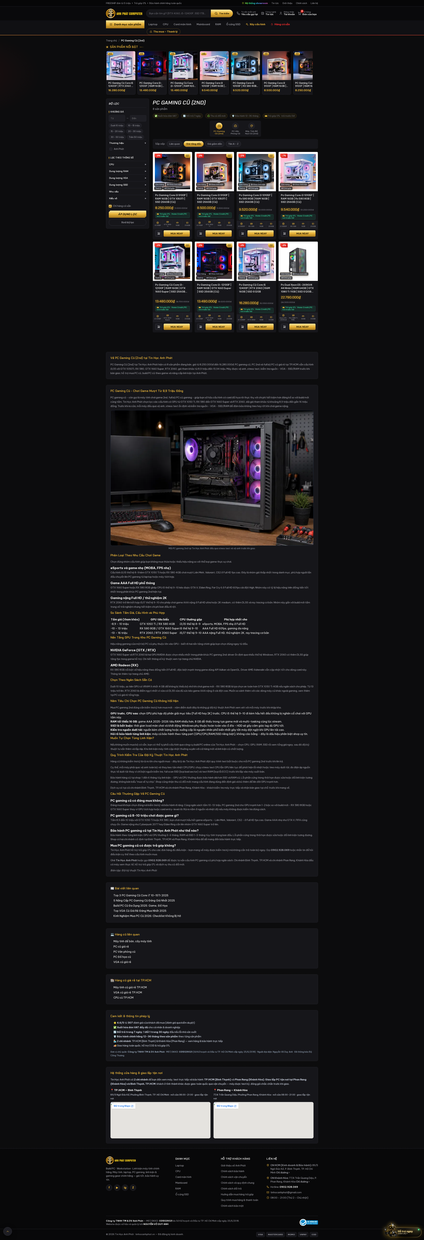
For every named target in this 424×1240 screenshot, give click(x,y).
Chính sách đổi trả (231, 1188)
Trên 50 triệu (135, 137)
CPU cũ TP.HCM (123, 997)
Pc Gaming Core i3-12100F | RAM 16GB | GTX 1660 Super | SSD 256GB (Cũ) (214, 288)
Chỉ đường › (283, 1172)
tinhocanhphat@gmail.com (286, 1192)
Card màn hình (182, 24)
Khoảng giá (117, 111)
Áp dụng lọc (127, 214)
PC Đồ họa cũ (122, 956)
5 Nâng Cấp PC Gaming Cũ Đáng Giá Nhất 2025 (144, 900)
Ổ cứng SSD (233, 24)
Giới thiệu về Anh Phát (233, 1165)
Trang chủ (111, 40)
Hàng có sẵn (282, 24)
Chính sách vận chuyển (234, 1177)
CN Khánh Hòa (279, 1178)
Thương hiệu (127, 143)
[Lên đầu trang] (7, 1231)
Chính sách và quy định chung (237, 1182)
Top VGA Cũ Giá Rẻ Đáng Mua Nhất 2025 (139, 910)
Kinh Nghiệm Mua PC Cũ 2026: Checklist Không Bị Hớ (147, 916)
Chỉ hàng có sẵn (122, 205)
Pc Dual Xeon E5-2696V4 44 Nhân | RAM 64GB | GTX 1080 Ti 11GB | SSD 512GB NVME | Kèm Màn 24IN (297, 288)
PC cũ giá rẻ (121, 946)
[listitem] (120, 73)
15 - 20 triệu (117, 131)
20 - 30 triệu (134, 131)
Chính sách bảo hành (232, 1171)
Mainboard (203, 24)
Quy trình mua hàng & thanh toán (239, 1200)
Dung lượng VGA (127, 177)
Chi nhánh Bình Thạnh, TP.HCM (251, 860)
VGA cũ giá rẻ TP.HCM (127, 992)
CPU (165, 24)
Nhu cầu (127, 191)
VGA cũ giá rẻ (122, 962)
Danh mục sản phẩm (127, 24)
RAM (218, 24)
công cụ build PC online (197, 744)
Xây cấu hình (257, 24)
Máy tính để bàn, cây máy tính (132, 941)
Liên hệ (314, 3)
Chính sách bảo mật (232, 1205)
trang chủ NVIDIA (191, 659)
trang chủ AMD (140, 673)
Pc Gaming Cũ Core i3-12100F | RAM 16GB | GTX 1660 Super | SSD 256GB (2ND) (170, 288)
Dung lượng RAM (127, 171)
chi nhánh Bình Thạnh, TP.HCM (147, 787)
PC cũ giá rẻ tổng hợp (126, 694)
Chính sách (301, 3)
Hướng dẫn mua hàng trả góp (237, 1194)
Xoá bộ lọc (127, 222)
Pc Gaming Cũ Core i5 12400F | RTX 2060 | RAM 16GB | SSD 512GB (254, 288)
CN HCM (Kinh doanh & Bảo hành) (290, 1165)
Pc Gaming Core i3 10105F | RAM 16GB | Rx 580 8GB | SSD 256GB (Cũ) (297, 198)
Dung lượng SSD (127, 184)
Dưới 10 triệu (117, 125)
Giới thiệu (287, 3)
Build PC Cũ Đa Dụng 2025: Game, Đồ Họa (140, 905)
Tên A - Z (233, 144)
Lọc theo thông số (122, 157)
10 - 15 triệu (134, 125)
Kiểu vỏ (127, 198)
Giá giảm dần (214, 144)
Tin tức (275, 3)
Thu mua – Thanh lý (165, 31)
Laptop (153, 24)
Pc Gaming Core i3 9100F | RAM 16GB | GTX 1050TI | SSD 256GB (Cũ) (171, 198)
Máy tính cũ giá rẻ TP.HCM (130, 987)
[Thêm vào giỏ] (158, 233)
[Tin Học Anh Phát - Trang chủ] (125, 13)
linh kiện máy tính (158, 748)
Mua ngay (177, 233)
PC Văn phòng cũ (124, 951)
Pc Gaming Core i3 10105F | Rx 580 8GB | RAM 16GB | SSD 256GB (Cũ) (255, 198)
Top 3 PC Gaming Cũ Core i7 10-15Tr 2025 (140, 895)
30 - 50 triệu (117, 137)
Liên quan (174, 144)
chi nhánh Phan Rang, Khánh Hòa (186, 787)
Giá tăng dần (193, 144)
